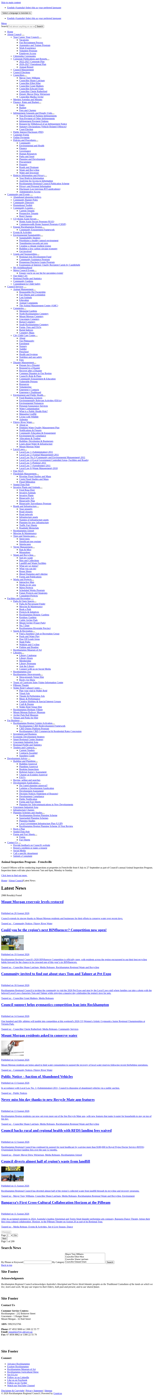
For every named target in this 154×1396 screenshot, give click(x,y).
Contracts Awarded (28, 753)
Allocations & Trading (29, 438)
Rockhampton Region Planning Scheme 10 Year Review (46, 826)
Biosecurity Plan (27, 501)
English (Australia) (34, 7)
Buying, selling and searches (26, 780)
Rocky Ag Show (27, 679)
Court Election (26, 129)
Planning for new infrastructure (34, 522)
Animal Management (23, 289)
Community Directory (23, 202)
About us (23, 425)
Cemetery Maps (26, 332)
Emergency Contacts (29, 389)
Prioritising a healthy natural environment (38, 240)
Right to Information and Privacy (29, 175)
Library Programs (27, 663)
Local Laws (19, 449)
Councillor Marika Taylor (31, 97)
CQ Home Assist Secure (24, 219)
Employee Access (27, 53)
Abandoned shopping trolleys (27, 197)
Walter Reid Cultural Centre (26, 688)
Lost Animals (25, 297)
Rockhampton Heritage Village (28, 709)
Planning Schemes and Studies (27, 812)
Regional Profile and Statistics (27, 278)
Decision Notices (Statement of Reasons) (38, 793)
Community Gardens (23, 281)
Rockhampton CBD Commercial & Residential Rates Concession (50, 731)
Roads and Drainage (29, 167)
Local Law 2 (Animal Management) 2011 (39, 454)
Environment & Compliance (32, 435)
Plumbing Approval (28, 766)
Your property (25, 509)
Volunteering (25, 387)
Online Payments (21, 137)
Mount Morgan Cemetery (31, 316)
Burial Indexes (26, 330)
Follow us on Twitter (17, 1383)
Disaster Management (23, 362)
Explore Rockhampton (18, 1366)
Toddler (23, 349)
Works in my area (27, 585)
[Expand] (23, 35)
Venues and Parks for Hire (25, 717)
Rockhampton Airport (23, 530)
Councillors (18, 75)
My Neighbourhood (22, 267)
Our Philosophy (26, 341)
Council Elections (21, 72)
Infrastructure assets (28, 517)
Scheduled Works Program (32, 590)
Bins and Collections (29, 560)
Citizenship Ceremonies (24, 56)
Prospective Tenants (28, 213)
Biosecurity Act (26, 498)
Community (25, 143)
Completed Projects (28, 595)
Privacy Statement (34, 1390)
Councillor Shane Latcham (32, 80)
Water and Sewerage (29, 172)
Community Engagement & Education (37, 379)
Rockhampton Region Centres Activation (32, 723)
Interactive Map (26, 582)
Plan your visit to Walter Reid (33, 690)
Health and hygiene (28, 354)
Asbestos (23, 419)
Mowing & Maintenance (25, 533)
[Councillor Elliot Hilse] (85, 1257)
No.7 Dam (24, 625)
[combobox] (16, 13)
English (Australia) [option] (34, 18)
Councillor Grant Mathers (31, 86)
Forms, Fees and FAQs (30, 327)
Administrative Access (29, 191)
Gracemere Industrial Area (25, 742)
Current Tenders (27, 750)
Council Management (23, 69)
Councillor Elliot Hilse (30, 83)
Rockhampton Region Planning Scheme (38, 815)
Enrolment (24, 343)
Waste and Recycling (29, 170)
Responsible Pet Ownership (32, 292)
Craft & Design (26, 704)
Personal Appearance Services (33, 406)
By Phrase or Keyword (12, 1262)
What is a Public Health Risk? (33, 411)
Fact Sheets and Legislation (32, 294)
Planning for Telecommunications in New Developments (46, 804)
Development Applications (25, 783)
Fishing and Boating (28, 647)
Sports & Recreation (22, 631)
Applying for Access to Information (36, 181)
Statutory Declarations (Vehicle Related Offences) (42, 126)
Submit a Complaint (22, 856)
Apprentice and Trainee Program (34, 45)
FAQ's (22, 777)
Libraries (17, 652)
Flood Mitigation (27, 482)
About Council (14, 34)
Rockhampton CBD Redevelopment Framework (42, 726)
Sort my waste (26, 557)
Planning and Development (32, 159)
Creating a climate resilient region (35, 246)
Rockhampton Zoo (22, 671)
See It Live (12, 1374)
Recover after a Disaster (30, 370)
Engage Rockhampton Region (27, 227)
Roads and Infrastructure (25, 506)
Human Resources (28, 153)
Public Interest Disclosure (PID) (28, 132)
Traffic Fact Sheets (28, 525)
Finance (23, 148)
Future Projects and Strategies (33, 593)
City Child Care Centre (24, 335)
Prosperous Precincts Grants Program (37, 262)
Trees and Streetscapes (24, 536)
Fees (21, 360)
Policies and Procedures (24, 140)
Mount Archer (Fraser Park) (32, 623)
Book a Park (25, 609)
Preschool (24, 351)
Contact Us (12, 842)
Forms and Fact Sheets (30, 802)
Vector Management (22, 547)
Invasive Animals (27, 492)
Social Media (19, 850)
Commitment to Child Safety (26, 284)
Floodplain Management (24, 473)
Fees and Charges (27, 110)
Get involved (25, 251)
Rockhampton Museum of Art (27, 650)
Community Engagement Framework (37, 229)
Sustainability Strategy (29, 238)
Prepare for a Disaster (29, 365)
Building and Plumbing (24, 761)
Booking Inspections (29, 769)
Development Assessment (31, 791)
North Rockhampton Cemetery (34, 313)
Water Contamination (29, 408)
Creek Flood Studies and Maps (34, 479)
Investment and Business (25, 734)
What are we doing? (28, 566)
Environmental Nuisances (31, 403)
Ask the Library (26, 666)
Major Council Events (23, 270)
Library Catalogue (28, 655)
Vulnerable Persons (28, 381)
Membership (25, 661)
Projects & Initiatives (29, 612)
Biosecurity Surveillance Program (35, 503)
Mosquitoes (24, 552)
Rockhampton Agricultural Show (23, 1372)
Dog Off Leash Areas (29, 639)
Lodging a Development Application (36, 788)
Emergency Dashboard (30, 392)
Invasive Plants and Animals (26, 487)
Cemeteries (18, 308)
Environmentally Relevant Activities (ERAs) (40, 400)
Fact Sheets (24, 839)
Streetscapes (25, 544)
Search (4, 26)
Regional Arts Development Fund (35, 256)
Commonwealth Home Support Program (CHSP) (42, 224)
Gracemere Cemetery (29, 319)
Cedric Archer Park (28, 620)
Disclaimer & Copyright (12, 1390)
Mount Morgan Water (29, 446)
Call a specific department (25, 853)
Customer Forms (21, 134)
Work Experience (27, 48)
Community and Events (18, 194)
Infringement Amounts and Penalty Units (32, 113)
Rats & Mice (25, 549)
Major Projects (26, 587)
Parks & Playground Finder (32, 604)
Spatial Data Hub (21, 484)
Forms (22, 837)
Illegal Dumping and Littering (33, 574)
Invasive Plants (26, 495)
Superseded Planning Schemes (33, 818)
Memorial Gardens (28, 311)
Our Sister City (20, 275)
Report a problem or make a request (30, 848)
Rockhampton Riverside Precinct (35, 628)
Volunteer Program (28, 50)
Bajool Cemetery (27, 322)
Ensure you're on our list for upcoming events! (41, 273)
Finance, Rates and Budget (26, 102)
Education (24, 300)
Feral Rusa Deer (27, 490)
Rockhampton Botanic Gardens (34, 614)
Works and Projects (22, 579)
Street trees (24, 538)
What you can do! (27, 568)
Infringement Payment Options (33, 121)
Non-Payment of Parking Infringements (38, 115)
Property (23, 164)
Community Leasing (23, 208)
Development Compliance (31, 796)
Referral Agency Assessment (32, 772)
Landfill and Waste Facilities (32, 563)
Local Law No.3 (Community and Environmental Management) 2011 (52, 457)
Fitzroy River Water (22, 422)
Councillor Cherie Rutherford (33, 91)
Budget (22, 107)
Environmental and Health (31, 145)
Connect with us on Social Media (35, 669)
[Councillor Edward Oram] (85, 1262)
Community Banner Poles (25, 200)
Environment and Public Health (28, 395)
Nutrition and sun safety (30, 357)
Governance (25, 151)
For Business (13, 720)
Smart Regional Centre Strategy (28, 739)
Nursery (23, 346)
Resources (24, 384)
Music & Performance (29, 698)
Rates (22, 105)
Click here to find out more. (14, 875)
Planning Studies (27, 820)
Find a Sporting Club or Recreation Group (39, 633)
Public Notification (28, 799)
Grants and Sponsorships (25, 254)
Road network (26, 514)
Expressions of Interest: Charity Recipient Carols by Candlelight (49, 265)
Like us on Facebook (17, 1380)
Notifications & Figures (30, 430)
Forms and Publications (30, 576)
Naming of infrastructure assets (34, 520)
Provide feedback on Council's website (31, 845)
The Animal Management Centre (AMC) (38, 305)
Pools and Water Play (29, 636)
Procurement (25, 162)
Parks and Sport (26, 156)
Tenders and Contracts (23, 747)
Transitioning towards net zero (33, 243)
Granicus (57, 1393)
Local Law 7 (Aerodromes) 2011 (35, 465)
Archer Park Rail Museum (25, 715)
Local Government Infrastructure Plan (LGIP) (41, 823)
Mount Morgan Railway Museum (29, 712)
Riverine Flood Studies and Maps (35, 476)
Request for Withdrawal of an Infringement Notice (43, 124)
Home (4, 880)
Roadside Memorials (29, 528)
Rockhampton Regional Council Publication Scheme (44, 183)
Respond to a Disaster (29, 368)
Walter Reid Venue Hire (30, 707)
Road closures (26, 511)
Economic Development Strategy (29, 736)
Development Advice (17, 758)
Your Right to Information (31, 178)
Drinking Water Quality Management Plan (39, 427)
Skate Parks (24, 642)
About (22, 338)
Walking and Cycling (29, 644)
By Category (58, 1262)
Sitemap (48, 1390)
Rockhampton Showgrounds (26, 674)
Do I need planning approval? (33, 785)
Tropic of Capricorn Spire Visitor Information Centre (38, 682)
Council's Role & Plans (30, 376)
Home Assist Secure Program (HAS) (36, 221)
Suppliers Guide (27, 755)
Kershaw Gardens (27, 617)
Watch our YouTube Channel (21, 1385)
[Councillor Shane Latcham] (85, 1259)
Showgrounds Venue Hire (31, 677)
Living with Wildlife (28, 416)
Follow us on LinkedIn (18, 1377)
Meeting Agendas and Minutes (27, 99)
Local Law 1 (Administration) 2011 (36, 452)
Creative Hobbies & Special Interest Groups (40, 701)
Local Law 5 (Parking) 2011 (32, 463)
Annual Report (26, 67)
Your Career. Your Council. (26, 37)
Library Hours (26, 658)
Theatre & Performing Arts (32, 696)
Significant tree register (30, 541)
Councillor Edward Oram (31, 88)
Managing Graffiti (27, 414)
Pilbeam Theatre (21, 685)
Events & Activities (22, 232)
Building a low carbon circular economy (38, 248)
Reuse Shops (25, 571)
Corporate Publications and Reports (30, 59)
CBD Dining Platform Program (34, 728)
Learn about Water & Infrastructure (35, 444)
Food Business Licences (30, 397)
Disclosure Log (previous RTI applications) (39, 189)
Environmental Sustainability (27, 235)
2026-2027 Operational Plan (32, 64)
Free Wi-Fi (18, 471)
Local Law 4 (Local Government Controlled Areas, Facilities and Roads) (53, 460)
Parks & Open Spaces (23, 601)
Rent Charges (25, 216)
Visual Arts (24, 693)
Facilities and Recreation (19, 598)
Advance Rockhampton (18, 1364)
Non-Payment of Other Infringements (37, 118)
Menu (4, 23)
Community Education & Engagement (37, 433)
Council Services (15, 286)
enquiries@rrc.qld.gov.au (20, 1332)
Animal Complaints (28, 303)
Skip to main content (11, 2)
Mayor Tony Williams (29, 78)
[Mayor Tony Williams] (85, 1254)
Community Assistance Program (34, 259)
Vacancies (24, 40)
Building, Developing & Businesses (36, 441)
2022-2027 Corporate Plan (32, 61)
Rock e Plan (19, 829)
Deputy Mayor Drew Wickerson (34, 94)
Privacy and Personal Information (35, 186)
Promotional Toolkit (22, 205)
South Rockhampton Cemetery (34, 324)
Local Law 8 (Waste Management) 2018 (38, 468)
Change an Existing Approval (33, 774)
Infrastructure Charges (23, 810)
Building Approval (28, 764)
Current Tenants (26, 210)
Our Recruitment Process (31, 42)
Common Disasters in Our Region (35, 373)
